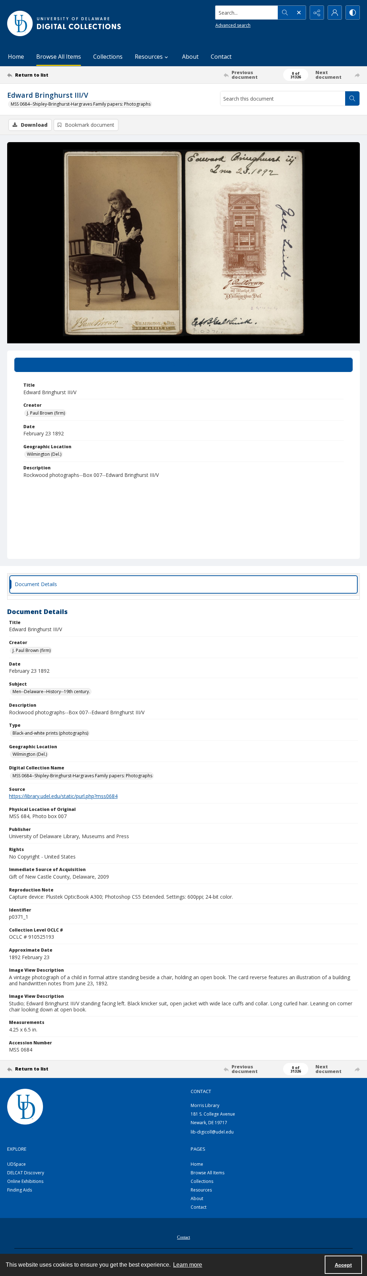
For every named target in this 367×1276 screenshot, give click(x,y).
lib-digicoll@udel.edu (212, 1132)
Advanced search (233, 25)
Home (16, 57)
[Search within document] (352, 98)
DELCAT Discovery (25, 1173)
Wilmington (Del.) (44, 454)
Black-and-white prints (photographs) (50, 733)
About (190, 57)
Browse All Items (58, 57)
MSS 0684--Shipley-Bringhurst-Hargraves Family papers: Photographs (81, 104)
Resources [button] (149, 57)
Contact (221, 57)
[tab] (183, 365)
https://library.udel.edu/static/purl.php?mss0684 (63, 796)
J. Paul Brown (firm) (46, 413)
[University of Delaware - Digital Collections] (64, 23)
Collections (108, 57)
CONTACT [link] (201, 1091)
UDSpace (16, 1164)
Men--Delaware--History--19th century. (51, 691)
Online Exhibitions (25, 1181)
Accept (343, 1265)
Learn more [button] (187, 1265)
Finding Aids (19, 1190)
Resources (201, 1190)
